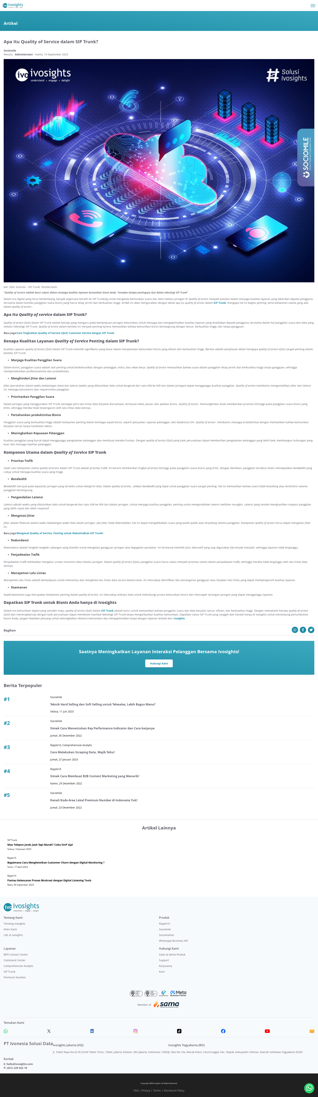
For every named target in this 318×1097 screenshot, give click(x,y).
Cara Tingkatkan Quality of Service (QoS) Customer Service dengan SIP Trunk (65, 333)
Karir (162, 971)
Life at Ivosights (13, 935)
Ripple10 (164, 923)
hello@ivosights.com (20, 1064)
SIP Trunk (9, 971)
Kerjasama (165, 966)
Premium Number (15, 977)
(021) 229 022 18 (17, 1068)
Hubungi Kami (159, 663)
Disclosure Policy (174, 1090)
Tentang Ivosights (14, 923)
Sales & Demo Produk (172, 954)
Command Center (14, 960)
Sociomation (166, 935)
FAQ (136, 1090)
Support (164, 960)
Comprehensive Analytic (18, 966)
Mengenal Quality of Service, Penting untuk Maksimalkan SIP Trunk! (60, 533)
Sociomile (165, 929)
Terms (157, 1090)
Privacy (146, 1090)
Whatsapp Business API (173, 940)
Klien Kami (10, 929)
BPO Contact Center (16, 954)
